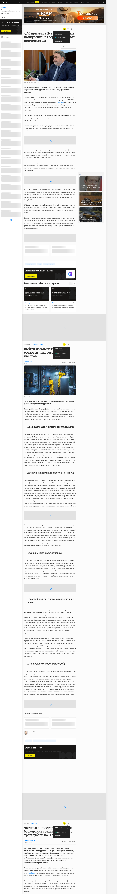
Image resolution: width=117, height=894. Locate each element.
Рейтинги (44, 2)
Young (87, 2)
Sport (82, 2)
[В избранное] (47, 207)
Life (71, 2)
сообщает (32, 833)
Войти (97, 2)
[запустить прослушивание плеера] (67, 29)
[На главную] (4, 2)
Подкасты (59, 2)
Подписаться (31, 236)
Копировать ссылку (69, 47)
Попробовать (58, 41)
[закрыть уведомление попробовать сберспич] (68, 33)
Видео (66, 2)
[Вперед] (78, 210)
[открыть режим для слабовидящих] (64, 29)
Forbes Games (32, 2)
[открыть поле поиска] (103, 2)
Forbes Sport (28, 263)
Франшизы (52, 2)
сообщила (60, 102)
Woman (76, 2)
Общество (54, 263)
